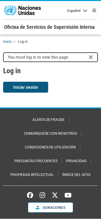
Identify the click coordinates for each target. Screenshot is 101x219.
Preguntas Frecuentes (35, 160)
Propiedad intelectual (32, 174)
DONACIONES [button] (53, 207)
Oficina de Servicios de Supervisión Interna (49, 26)
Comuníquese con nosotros (50, 133)
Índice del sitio (76, 174)
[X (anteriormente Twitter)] (55, 195)
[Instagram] (42, 195)
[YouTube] (68, 195)
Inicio (7, 41)
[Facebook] (31, 195)
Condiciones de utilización (50, 147)
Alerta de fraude (48, 119)
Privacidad (76, 160)
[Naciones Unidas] (22, 10)
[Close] (91, 57)
